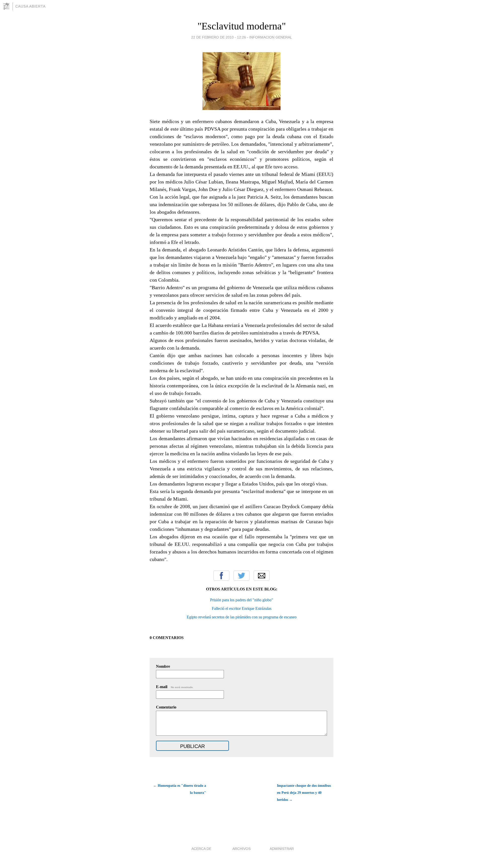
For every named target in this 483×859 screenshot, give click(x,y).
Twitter (241, 576)
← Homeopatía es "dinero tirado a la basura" (179, 789)
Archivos (241, 849)
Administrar (282, 849)
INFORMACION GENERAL (270, 37)
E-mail (174, 687)
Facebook (221, 576)
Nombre (163, 666)
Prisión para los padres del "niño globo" (241, 600)
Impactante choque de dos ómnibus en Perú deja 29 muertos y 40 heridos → (304, 793)
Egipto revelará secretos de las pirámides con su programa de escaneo (242, 617)
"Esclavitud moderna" (241, 26)
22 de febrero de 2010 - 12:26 (218, 37)
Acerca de (201, 849)
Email (262, 576)
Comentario (166, 707)
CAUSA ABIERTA (30, 6)
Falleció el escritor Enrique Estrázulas (241, 608)
